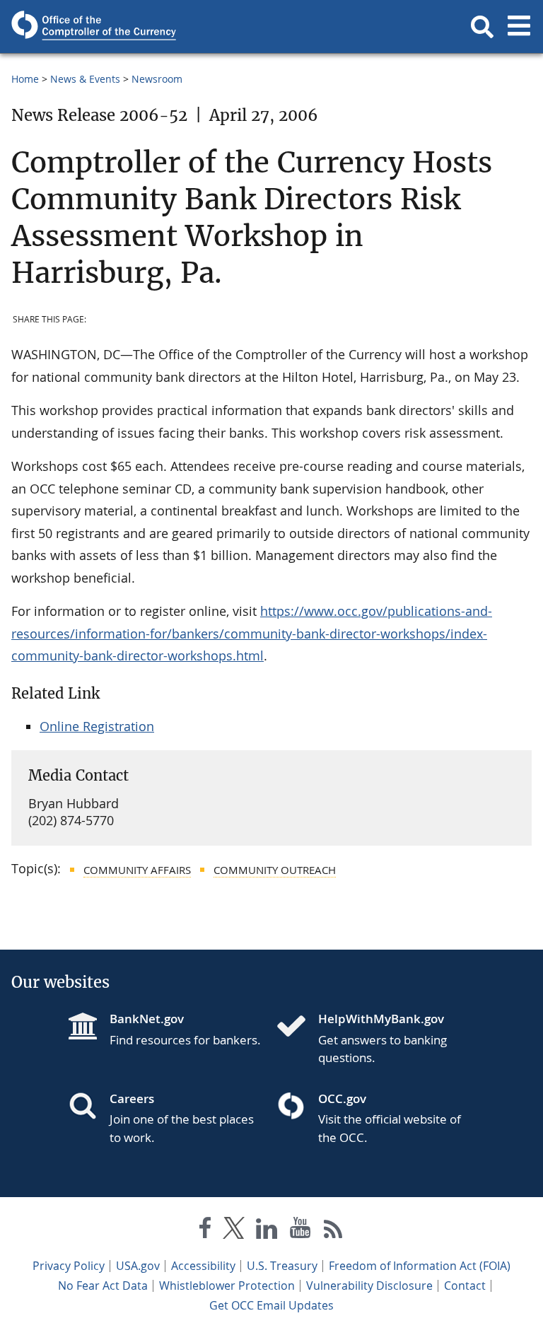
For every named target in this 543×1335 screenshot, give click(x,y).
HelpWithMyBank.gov (381, 1018)
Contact (465, 1285)
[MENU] (519, 27)
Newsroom (157, 79)
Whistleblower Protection (227, 1285)
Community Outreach (275, 870)
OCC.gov (342, 1098)
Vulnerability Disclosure (369, 1285)
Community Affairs (137, 870)
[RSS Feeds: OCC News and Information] (333, 1230)
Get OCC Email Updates (271, 1305)
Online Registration (97, 726)
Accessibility (203, 1265)
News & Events (85, 79)
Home (25, 79)
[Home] (297, 1027)
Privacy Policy (69, 1265)
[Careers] (88, 1107)
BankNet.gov (147, 1018)
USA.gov (138, 1265)
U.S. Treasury (282, 1265)
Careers (132, 1098)
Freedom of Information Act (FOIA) (419, 1265)
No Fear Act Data (103, 1285)
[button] (482, 27)
